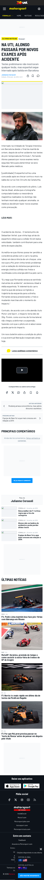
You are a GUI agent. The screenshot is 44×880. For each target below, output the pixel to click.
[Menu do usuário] (39, 8)
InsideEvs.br (22, 814)
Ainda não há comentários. (22, 439)
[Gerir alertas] (37, 392)
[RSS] (34, 799)
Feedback (22, 840)
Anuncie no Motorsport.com (22, 844)
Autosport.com (22, 825)
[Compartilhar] (27, 75)
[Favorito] (32, 75)
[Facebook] (6, 392)
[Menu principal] (4, 9)
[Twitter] (12, 392)
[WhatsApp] (18, 392)
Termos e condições (14, 868)
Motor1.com (22, 817)
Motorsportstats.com (22, 829)
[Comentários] (39, 75)
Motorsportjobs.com (22, 821)
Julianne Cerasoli (8, 75)
